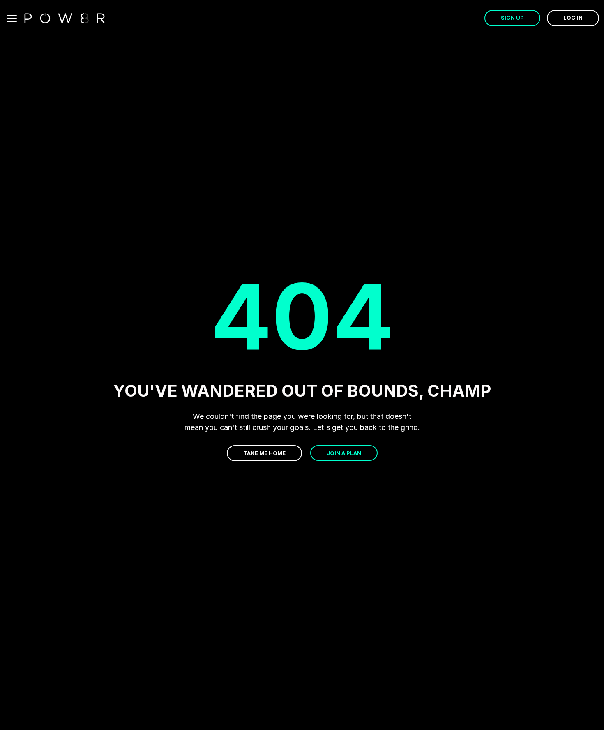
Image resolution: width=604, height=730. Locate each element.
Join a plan (344, 453)
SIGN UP (512, 17)
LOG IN (573, 17)
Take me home (264, 453)
